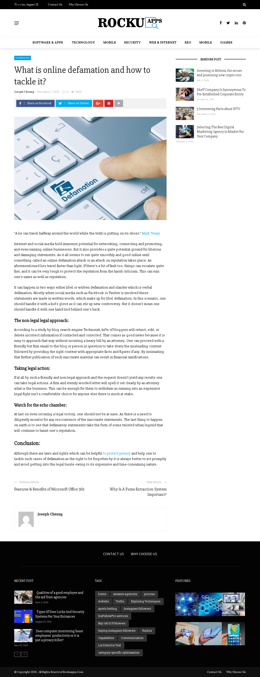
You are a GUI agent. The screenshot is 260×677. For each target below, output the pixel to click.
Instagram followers (137, 608)
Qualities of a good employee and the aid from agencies (59, 595)
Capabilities (106, 638)
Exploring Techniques (145, 601)
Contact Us (113, 554)
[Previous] (17, 654)
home (102, 594)
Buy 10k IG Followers (112, 623)
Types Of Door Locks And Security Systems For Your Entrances (59, 614)
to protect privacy (117, 453)
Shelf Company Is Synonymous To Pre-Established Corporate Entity (221, 92)
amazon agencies (125, 594)
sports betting (107, 608)
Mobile (109, 42)
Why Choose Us (144, 554)
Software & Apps (47, 42)
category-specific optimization (119, 652)
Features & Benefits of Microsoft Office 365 (49, 489)
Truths (120, 601)
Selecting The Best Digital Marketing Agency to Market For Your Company (220, 131)
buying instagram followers (116, 630)
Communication (132, 638)
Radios (147, 630)
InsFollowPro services (113, 616)
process (149, 594)
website (103, 601)
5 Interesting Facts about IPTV (218, 109)
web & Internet (163, 42)
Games (226, 42)
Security (132, 42)
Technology (83, 42)
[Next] (24, 654)
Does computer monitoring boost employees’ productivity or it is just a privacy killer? (59, 635)
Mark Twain (151, 233)
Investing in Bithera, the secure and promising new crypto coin (219, 73)
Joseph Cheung (24, 92)
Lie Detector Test (109, 645)
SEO (188, 42)
